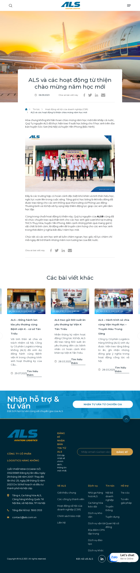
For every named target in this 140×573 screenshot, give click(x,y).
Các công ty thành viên (70, 499)
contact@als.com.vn (24, 517)
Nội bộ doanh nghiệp (110, 496)
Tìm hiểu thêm (32, 373)
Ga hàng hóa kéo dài (95, 504)
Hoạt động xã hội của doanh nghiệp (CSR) (66, 109)
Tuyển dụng (112, 516)
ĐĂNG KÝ (122, 452)
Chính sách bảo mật (69, 516)
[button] (124, 557)
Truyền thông (109, 508)
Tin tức (36, 109)
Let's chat (127, 555)
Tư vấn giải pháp (126, 501)
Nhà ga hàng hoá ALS (95, 494)
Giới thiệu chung (66, 492)
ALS (70, 5)
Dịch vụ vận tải (96, 523)
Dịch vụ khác (96, 550)
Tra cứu (125, 492)
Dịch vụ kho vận (95, 515)
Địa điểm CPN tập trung (96, 531)
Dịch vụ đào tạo (95, 542)
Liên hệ (61, 522)
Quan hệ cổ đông (112, 525)
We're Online (126, 558)
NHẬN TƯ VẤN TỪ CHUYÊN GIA (103, 404)
